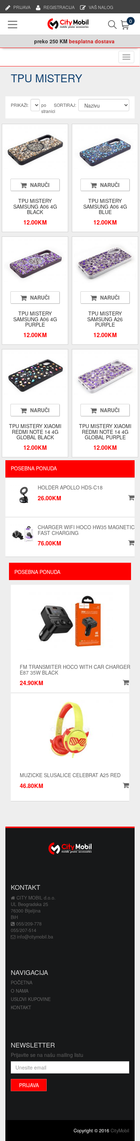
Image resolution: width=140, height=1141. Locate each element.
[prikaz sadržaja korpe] (119, 25)
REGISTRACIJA (59, 6)
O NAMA (19, 991)
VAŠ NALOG (101, 6)
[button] (124, 682)
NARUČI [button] (40, 184)
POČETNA (21, 982)
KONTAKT (21, 1007)
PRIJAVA (22, 6)
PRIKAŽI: (19, 105)
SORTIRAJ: (65, 105)
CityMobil (120, 1130)
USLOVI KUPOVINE (31, 999)
